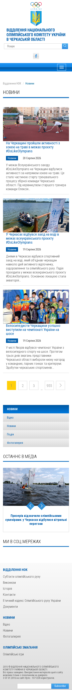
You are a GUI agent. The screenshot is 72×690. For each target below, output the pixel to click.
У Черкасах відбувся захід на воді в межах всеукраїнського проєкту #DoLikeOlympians (32, 238)
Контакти (9, 595)
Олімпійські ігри (13, 654)
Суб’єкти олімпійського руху (21, 577)
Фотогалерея (15, 442)
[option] (36, 498)
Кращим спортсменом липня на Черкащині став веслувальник (36, 518)
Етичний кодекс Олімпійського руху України (32, 601)
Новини (12, 158)
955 (49, 386)
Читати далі (36, 124)
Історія (7, 589)
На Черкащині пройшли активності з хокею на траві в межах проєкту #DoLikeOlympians (33, 147)
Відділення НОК (12, 83)
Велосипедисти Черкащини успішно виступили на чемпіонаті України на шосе (33, 330)
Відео (10, 417)
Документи (10, 607)
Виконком (9, 583)
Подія (10, 434)
